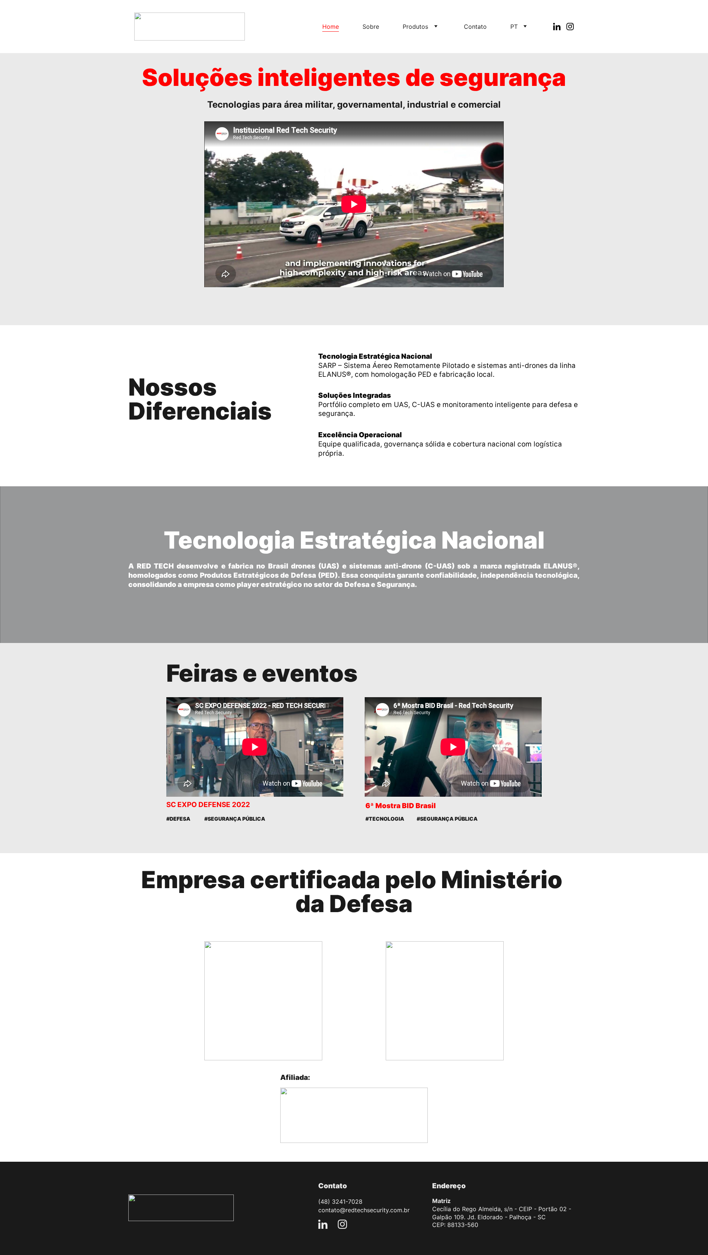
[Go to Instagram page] (570, 26)
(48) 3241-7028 (340, 1201)
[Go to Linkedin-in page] (559, 26)
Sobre (370, 26)
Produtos (415, 26)
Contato (475, 26)
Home (330, 26)
